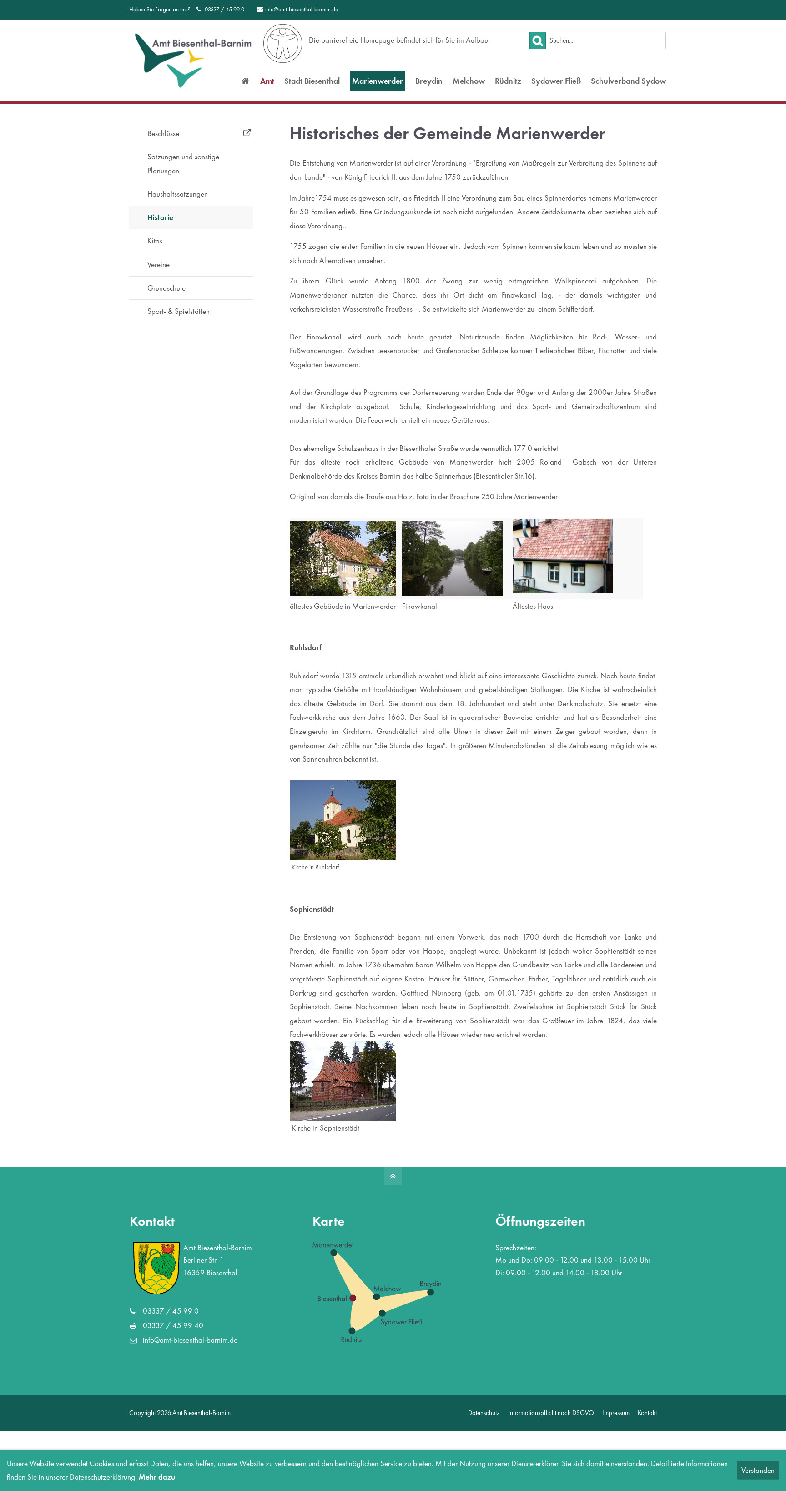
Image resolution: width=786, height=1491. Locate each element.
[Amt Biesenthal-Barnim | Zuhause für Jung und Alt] (245, 81)
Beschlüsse (163, 133)
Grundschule (166, 288)
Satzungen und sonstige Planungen (183, 164)
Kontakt (647, 1412)
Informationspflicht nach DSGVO (551, 1412)
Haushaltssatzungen (177, 194)
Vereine (158, 264)
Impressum (616, 1412)
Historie (160, 217)
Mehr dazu (157, 1477)
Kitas (154, 241)
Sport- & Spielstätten (178, 311)
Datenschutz (484, 1412)
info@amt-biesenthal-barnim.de (301, 9)
